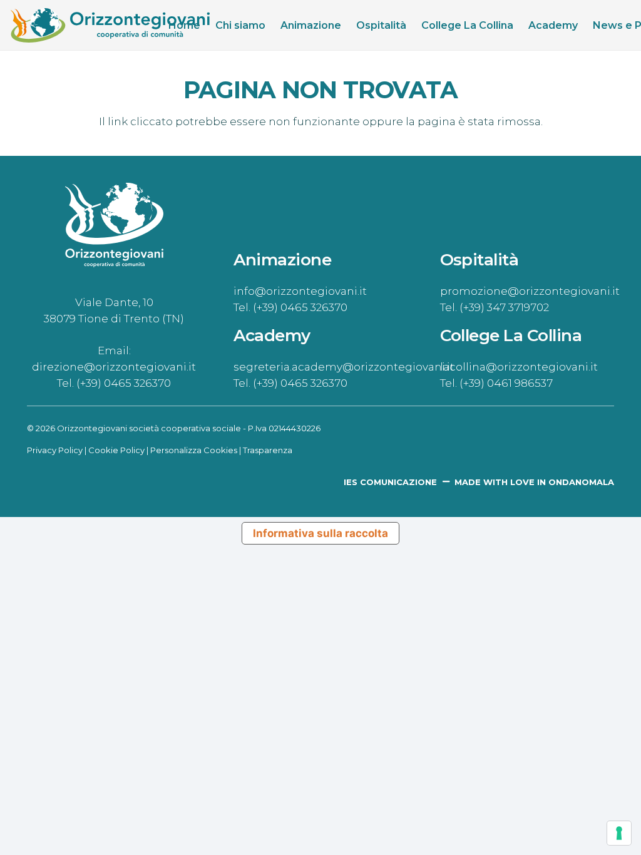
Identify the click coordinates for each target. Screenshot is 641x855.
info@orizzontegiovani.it (300, 291)
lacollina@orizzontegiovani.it (519, 367)
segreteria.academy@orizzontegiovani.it (343, 367)
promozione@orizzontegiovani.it (530, 291)
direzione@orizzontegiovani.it (114, 367)
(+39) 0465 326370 (123, 383)
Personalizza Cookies (193, 450)
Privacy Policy (55, 450)
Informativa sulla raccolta (320, 533)
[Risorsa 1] (110, 25)
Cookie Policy (116, 450)
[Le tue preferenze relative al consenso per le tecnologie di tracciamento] (619, 833)
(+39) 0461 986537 (506, 383)
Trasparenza (267, 450)
